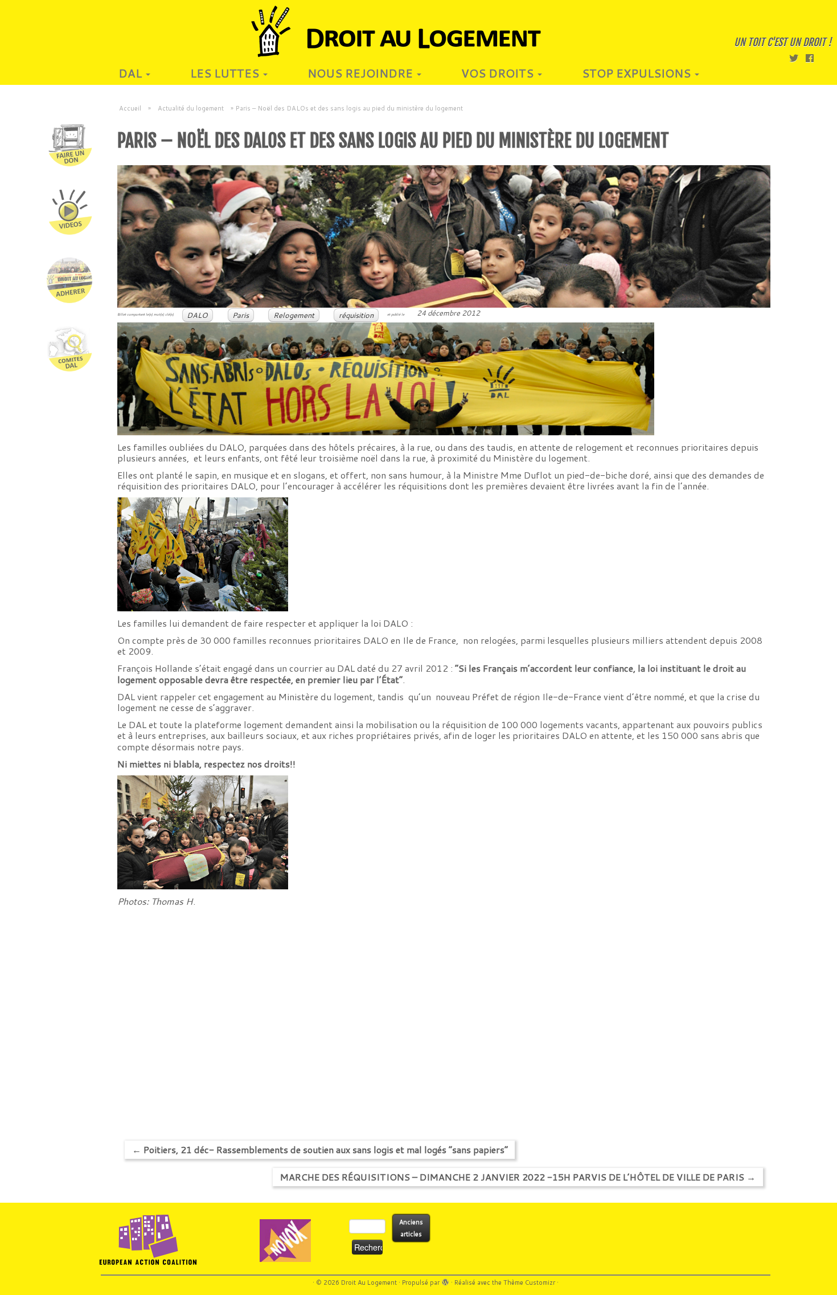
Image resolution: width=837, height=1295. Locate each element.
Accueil (130, 108)
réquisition (356, 315)
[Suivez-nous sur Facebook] (813, 57)
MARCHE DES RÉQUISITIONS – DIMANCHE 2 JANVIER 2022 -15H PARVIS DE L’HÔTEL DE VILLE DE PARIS (518, 1176)
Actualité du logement (191, 108)
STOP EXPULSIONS (638, 73)
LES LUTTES (226, 73)
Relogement (293, 315)
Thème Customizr (529, 1282)
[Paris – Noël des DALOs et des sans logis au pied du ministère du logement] (443, 236)
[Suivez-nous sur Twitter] (797, 57)
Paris (240, 315)
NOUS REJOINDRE (361, 73)
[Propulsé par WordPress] (445, 1280)
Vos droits (498, 73)
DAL (131, 73)
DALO (197, 315)
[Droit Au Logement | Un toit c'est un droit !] (418, 31)
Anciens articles (411, 1228)
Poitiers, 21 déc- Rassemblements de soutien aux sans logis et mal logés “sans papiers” (320, 1149)
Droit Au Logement (369, 1282)
